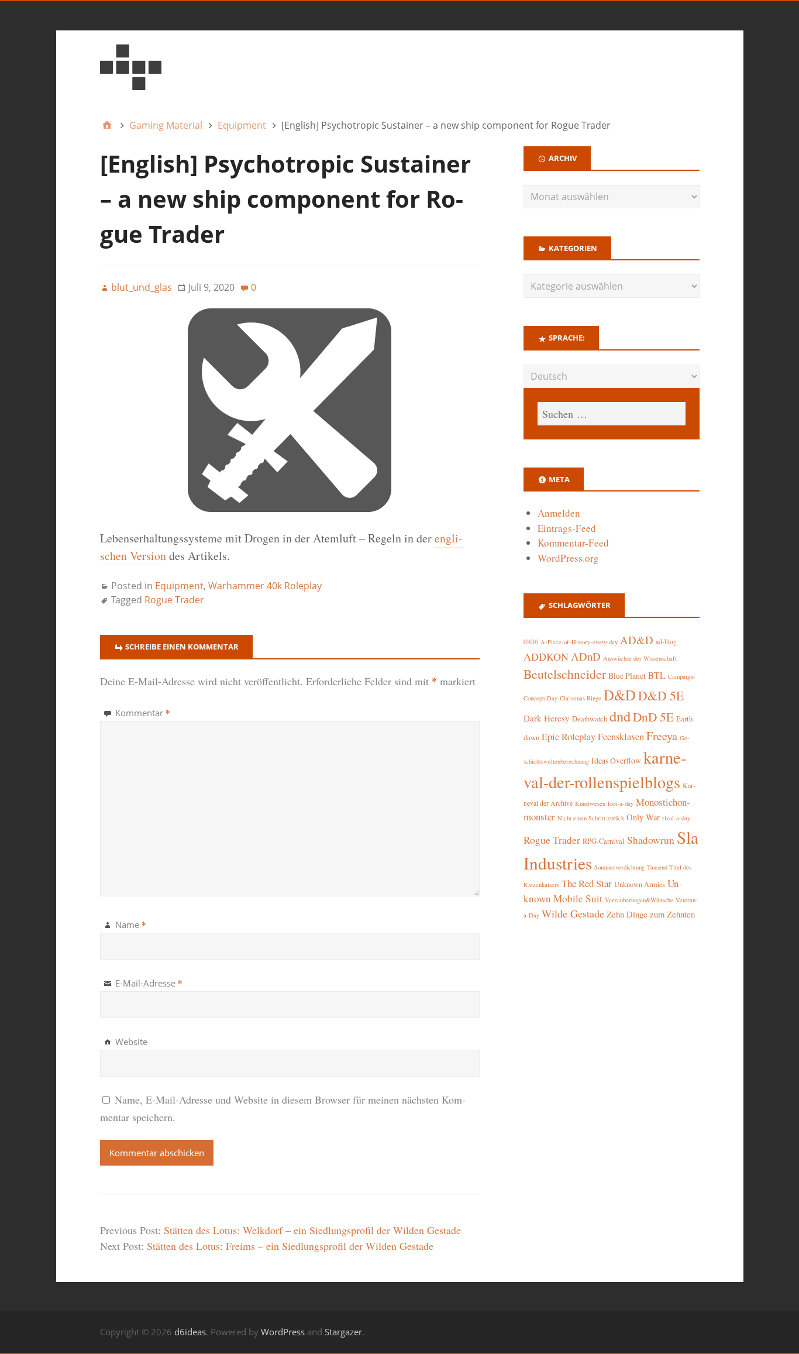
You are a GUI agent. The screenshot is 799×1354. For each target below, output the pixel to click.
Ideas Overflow (616, 760)
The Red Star (587, 883)
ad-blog (666, 641)
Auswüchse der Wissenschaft (640, 658)
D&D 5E (661, 695)
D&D (620, 695)
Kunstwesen (590, 803)
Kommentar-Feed (573, 542)
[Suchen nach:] (611, 413)
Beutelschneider (565, 673)
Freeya (661, 736)
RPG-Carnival (604, 841)
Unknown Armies (639, 884)
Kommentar (142, 713)
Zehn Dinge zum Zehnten (651, 914)
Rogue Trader (174, 599)
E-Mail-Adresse (148, 983)
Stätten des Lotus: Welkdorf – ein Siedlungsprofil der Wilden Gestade (312, 1230)
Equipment (179, 585)
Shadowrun (650, 840)
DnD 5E (653, 716)
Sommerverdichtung (619, 867)
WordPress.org (568, 558)
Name (130, 924)
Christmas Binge (580, 698)
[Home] (107, 125)
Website (131, 1041)
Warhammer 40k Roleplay (265, 585)
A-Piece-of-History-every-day (579, 642)
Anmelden (559, 513)
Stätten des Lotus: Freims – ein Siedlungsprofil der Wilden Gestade (290, 1246)
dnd (620, 716)
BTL (657, 675)
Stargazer (343, 1332)
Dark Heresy (547, 718)
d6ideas (190, 1332)
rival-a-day (676, 817)
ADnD (586, 656)
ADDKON (546, 656)
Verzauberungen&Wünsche (639, 900)
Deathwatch (589, 719)
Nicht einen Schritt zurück (590, 818)
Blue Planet (627, 675)
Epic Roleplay (568, 736)
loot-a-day (620, 803)
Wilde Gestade (573, 913)
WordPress (283, 1332)
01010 (531, 642)
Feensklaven (621, 736)
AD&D (636, 640)
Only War (643, 817)
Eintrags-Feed (567, 528)
